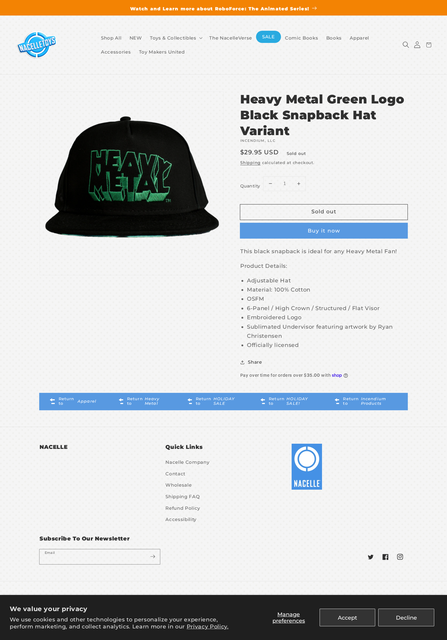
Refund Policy (182, 508)
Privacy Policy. (208, 626)
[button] (405, 45)
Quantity (250, 186)
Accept (347, 617)
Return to (77, 401)
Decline (406, 617)
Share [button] (255, 362)
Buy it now (324, 231)
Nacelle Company (187, 462)
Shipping (250, 162)
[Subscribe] (152, 556)
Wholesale (178, 485)
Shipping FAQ (182, 496)
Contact (175, 474)
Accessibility (180, 519)
